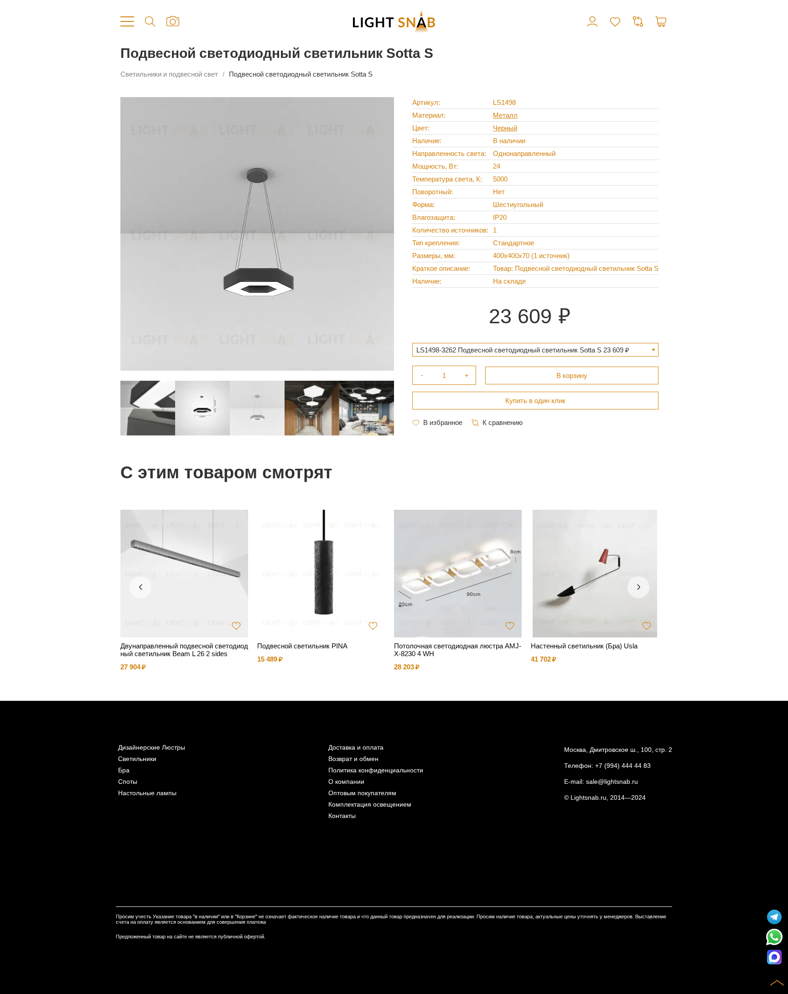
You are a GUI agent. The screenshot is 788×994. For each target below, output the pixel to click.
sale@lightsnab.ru (612, 781)
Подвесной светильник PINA (302, 646)
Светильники (137, 759)
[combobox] (535, 350)
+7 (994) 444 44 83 (623, 765)
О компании (346, 781)
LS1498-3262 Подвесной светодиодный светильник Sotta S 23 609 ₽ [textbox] (522, 350)
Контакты (342, 816)
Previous (140, 587)
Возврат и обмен (353, 759)
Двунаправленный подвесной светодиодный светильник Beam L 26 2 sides (184, 649)
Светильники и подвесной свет (169, 74)
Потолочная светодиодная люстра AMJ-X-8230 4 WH (457, 649)
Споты (127, 781)
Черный (505, 128)
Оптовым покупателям (362, 793)
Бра (124, 770)
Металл (505, 115)
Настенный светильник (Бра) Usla (584, 646)
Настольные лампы (147, 793)
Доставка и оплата (356, 747)
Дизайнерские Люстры (151, 747)
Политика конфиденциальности (375, 770)
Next (638, 587)
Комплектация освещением (369, 804)
